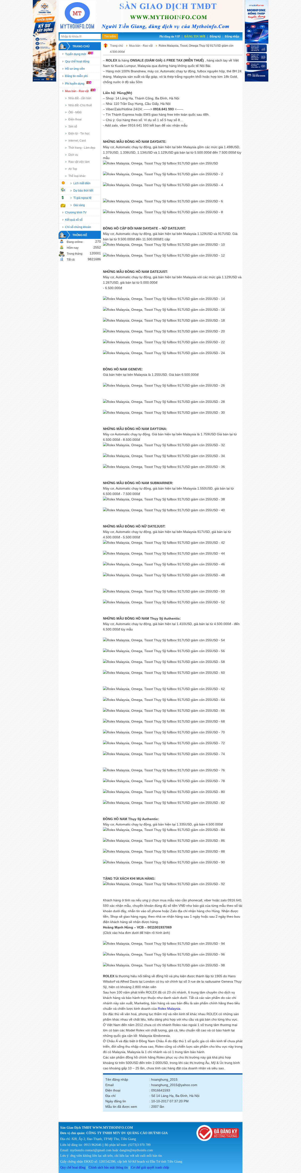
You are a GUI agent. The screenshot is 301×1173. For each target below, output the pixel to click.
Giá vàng (79, 205)
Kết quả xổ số (74, 219)
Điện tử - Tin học (79, 133)
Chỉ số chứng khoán (78, 227)
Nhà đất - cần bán (79, 98)
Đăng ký (215, 36)
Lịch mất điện (82, 183)
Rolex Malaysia (169, 1008)
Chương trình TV (76, 212)
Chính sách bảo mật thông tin (108, 1167)
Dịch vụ (73, 154)
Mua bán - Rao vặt (77, 91)
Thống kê (79, 235)
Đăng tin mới (194, 36)
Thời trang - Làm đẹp (81, 147)
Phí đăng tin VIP (169, 36)
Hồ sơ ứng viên (75, 68)
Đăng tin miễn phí (76, 76)
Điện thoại (75, 119)
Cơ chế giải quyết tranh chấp (150, 1167)
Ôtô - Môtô (75, 112)
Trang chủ (81, 46)
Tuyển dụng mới (76, 54)
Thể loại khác (77, 176)
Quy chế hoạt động (77, 61)
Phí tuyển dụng (75, 83)
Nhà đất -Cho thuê (80, 105)
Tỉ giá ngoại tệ (82, 198)
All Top (72, 169)
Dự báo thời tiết (83, 190)
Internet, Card (77, 140)
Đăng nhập (232, 36)
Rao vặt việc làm (79, 161)
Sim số (72, 126)
